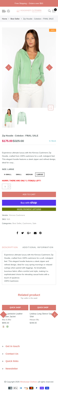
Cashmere (27, 223)
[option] (29, 67)
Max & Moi (6, 320)
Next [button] (49, 67)
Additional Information (38, 247)
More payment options (29, 209)
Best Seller (15, 19)
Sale (34, 223)
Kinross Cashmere (17, 215)
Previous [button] (8, 67)
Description (10, 247)
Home (4, 19)
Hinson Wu (34, 320)
